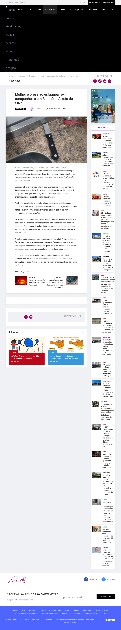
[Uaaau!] (16, 579)
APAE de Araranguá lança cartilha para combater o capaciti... (25, 357)
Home (20, 10)
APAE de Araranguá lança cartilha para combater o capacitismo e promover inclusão (108, 181)
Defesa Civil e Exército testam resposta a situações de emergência (107, 264)
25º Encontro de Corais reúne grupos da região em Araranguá (107, 370)
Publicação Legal (78, 10)
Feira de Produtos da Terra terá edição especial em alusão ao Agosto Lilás (107, 390)
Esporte (62, 10)
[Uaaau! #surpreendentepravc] (13, 38)
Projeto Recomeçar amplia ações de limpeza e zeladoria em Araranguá (107, 326)
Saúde (104, 500)
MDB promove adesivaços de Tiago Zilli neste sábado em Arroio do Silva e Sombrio (108, 558)
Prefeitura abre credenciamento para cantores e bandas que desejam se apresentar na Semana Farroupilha (108, 285)
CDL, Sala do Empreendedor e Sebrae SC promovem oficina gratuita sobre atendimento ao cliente (107, 220)
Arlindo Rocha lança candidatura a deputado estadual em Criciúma (107, 160)
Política (93, 10)
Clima (38, 10)
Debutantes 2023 (101, 610)
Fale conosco (20, 2)
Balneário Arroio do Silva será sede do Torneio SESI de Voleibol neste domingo (107, 243)
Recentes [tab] (104, 128)
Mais (103, 10)
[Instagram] (83, 2)
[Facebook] (80, 2)
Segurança (50, 10)
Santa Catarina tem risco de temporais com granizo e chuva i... (64, 357)
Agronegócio (66, 613)
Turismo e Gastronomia (49, 613)
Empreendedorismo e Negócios (25, 613)
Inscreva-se (106, 597)
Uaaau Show (86, 610)
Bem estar (78, 613)
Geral (29, 10)
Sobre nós (9, 2)
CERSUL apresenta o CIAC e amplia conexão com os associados (107, 307)
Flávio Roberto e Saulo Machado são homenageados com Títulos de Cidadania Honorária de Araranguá (107, 412)
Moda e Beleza (91, 613)
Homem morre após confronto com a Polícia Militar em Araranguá (108, 141)
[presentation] (83, 332)
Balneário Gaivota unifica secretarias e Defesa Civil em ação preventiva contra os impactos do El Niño (107, 485)
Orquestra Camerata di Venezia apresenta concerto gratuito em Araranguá (107, 460)
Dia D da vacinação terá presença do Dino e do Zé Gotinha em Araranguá (107, 536)
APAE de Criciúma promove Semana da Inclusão (107, 200)
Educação (106, 337)
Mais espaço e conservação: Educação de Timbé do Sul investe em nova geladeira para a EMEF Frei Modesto (108, 512)
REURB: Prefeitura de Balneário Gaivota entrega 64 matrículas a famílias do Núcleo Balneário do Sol (107, 437)
